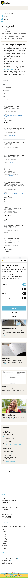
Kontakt (5, 22)
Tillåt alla (14, 308)
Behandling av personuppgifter (9, 556)
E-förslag (3, 538)
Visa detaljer (20, 303)
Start (2, 8)
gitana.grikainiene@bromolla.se (11, 436)
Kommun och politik (9, 8)
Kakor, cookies (5, 562)
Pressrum (4, 543)
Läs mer (4, 335)
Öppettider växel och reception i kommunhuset (13, 526)
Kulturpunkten (5, 540)
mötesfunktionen (8, 69)
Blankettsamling (5, 534)
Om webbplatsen (5, 560)
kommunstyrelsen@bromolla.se (9, 507)
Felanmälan (4, 531)
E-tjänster (4, 536)
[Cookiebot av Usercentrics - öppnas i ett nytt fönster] (20, 260)
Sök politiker (12, 418)
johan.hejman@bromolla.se (10, 461)
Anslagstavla (4, 527)
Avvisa (14, 316)
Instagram (4, 546)
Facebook (4, 545)
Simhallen (4, 541)
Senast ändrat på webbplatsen (9, 558)
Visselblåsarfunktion (6, 533)
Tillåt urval (14, 312)
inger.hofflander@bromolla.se (10, 453)
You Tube (4, 548)
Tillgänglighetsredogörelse (8, 563)
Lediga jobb (4, 529)
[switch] (24, 289)
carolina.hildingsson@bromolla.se (12, 444)
